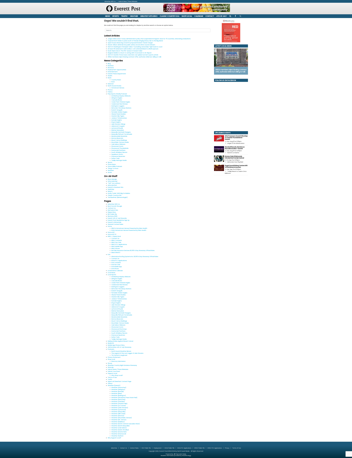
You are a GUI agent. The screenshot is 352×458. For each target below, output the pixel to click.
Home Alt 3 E (112, 234)
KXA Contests (116, 262)
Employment (158, 448)
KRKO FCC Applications (119, 244)
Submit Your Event (114, 371)
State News (112, 164)
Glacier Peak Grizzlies (118, 114)
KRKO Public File (199, 448)
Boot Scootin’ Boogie (115, 206)
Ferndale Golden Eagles (119, 112)
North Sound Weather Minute (121, 351)
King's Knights (116, 122)
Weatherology (186, 455)
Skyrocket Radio (181, 454)
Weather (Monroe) (117, 416)
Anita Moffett (112, 185)
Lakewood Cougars (117, 126)
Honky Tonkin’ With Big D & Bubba (119, 193)
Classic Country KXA (169, 16)
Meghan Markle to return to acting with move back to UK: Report (130, 53)
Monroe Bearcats (117, 138)
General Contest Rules (115, 224)
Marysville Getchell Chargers (121, 132)
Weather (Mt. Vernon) (118, 420)
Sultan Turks (115, 158)
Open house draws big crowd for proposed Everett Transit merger (130, 43)
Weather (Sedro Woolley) (120, 430)
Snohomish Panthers (118, 150)
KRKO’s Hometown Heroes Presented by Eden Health (129, 228)
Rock (113, 82)
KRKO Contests (116, 240)
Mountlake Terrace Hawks (120, 142)
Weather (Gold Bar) (118, 402)
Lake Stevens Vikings (118, 124)
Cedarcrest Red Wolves (119, 104)
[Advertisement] (196, 8)
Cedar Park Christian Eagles (120, 102)
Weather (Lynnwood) (118, 410)
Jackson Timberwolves (119, 118)
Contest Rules (134, 448)
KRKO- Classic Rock (114, 236)
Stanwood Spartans (118, 156)
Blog (109, 64)
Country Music (116, 80)
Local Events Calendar (115, 271)
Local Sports (112, 275)
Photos (110, 90)
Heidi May (111, 189)
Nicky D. (110, 191)
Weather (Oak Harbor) (119, 428)
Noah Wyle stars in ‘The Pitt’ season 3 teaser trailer (125, 51)
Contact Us (112, 208)
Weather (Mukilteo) (118, 422)
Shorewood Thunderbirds (119, 148)
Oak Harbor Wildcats (118, 144)
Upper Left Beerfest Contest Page (119, 381)
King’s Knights (116, 303)
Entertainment (113, 72)
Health (110, 76)
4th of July (221, 16)
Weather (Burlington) (118, 395)
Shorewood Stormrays (119, 329)
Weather (134, 16)
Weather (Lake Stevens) (119, 408)
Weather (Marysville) (118, 412)
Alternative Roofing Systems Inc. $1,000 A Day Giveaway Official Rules (134, 256)
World (110, 172)
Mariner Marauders (117, 130)
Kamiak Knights (116, 120)
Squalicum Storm (117, 154)
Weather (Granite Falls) (119, 404)
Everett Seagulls (116, 110)
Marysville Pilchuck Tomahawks (121, 134)
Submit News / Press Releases (127, 1)
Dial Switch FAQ (113, 210)
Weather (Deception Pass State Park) (124, 397)
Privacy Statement (114, 357)
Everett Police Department (117, 74)
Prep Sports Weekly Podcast (117, 94)
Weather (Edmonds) (118, 399)
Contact (209, 16)
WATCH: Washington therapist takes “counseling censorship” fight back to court (135, 47)
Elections (111, 68)
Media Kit (111, 343)
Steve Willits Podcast (115, 166)
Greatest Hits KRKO (148, 16)
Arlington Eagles (116, 98)
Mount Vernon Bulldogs (119, 140)
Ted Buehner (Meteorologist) (118, 197)
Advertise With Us (110, 1)
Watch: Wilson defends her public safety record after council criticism (131, 45)
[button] (230, 16)
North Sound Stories (114, 86)
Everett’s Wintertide (114, 222)
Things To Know (113, 168)
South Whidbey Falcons (119, 152)
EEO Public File (112, 214)
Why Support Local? (114, 438)
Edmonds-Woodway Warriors (121, 108)
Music (109, 78)
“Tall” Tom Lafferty (114, 183)
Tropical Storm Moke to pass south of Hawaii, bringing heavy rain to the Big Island (135, 41)
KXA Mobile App (116, 267)
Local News (111, 273)
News (107, 16)
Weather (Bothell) (117, 391)
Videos (110, 383)
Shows (110, 363)
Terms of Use (112, 377)
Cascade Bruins (116, 100)
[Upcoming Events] (219, 139)
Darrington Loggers (117, 106)
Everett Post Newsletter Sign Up (118, 220)
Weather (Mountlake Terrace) (121, 418)
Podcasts (111, 349)
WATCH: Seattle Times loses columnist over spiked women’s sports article (133, 55)
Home (110, 226)
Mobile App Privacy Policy (116, 345)
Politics (110, 92)
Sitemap (111, 367)
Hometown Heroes (117, 88)
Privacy (227, 448)
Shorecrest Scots (117, 146)
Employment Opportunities (117, 70)
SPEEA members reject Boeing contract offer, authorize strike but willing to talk (134, 57)
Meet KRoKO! (115, 252)
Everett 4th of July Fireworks (117, 218)
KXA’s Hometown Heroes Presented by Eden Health (128, 230)
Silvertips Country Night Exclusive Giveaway (122, 365)
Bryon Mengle (112, 179)
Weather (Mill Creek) (118, 414)
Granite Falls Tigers (117, 116)
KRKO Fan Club (116, 242)
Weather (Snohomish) (119, 432)
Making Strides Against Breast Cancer (120, 341)
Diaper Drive (112, 212)
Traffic (124, 16)
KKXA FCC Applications (119, 260)
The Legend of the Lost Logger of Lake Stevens (127, 353)
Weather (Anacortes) (118, 387)
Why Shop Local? (117, 375)
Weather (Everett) (114, 385)
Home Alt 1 (111, 232)
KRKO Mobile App (117, 246)
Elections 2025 (112, 216)
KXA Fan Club (115, 264)
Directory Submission (118, 361)
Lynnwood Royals (117, 128)
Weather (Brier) (116, 393)
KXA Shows (115, 269)
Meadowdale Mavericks (119, 136)
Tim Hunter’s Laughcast (119, 355)
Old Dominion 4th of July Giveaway (119, 347)
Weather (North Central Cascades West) (125, 424)
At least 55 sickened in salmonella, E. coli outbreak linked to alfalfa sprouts (133, 49)
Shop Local (187, 16)
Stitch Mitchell (112, 181)
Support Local (112, 373)
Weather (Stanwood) (118, 434)
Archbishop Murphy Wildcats (121, 96)
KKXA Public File (169, 448)
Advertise (114, 448)
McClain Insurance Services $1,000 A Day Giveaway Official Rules (133, 250)
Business (111, 66)
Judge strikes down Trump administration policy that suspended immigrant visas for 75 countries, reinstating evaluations (149, 39)
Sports (115, 16)
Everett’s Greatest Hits (115, 187)
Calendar (198, 16)
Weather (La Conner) (118, 406)
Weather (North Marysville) (120, 426)
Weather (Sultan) (117, 436)
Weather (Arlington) (118, 389)
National (110, 84)
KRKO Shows (115, 248)
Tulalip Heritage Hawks (119, 160)
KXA (109, 254)
